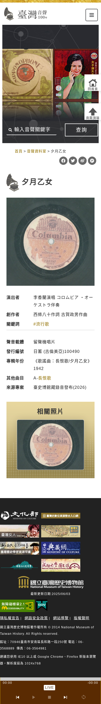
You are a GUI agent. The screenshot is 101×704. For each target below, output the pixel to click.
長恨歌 (44, 378)
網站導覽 (61, 618)
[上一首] (17, 697)
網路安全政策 (36, 618)
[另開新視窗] (50, 445)
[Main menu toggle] (91, 15)
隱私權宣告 (9, 618)
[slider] (50, 679)
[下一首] (65, 697)
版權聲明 (81, 618)
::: (9, 151)
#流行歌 (41, 324)
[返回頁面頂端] (92, 111)
